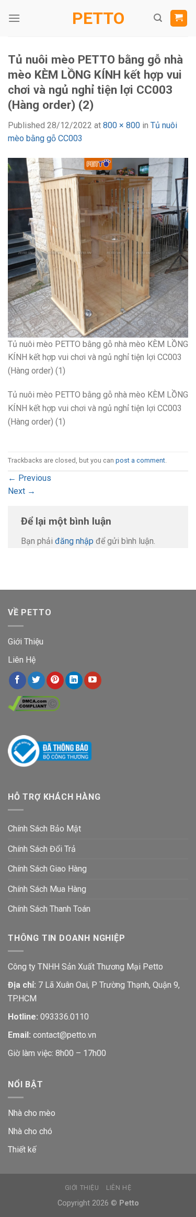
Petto (98, 18)
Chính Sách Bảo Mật (44, 829)
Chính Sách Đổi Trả (42, 849)
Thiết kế (22, 1149)
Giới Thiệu (25, 642)
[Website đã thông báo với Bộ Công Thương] (49, 750)
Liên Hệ (22, 660)
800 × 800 (121, 125)
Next (22, 491)
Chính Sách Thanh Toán (49, 909)
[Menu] (14, 18)
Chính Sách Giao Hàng (47, 869)
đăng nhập (74, 541)
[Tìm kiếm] (158, 18)
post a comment (140, 460)
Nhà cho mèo (31, 1113)
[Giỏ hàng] (179, 18)
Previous (29, 478)
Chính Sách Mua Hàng (47, 889)
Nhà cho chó (30, 1131)
